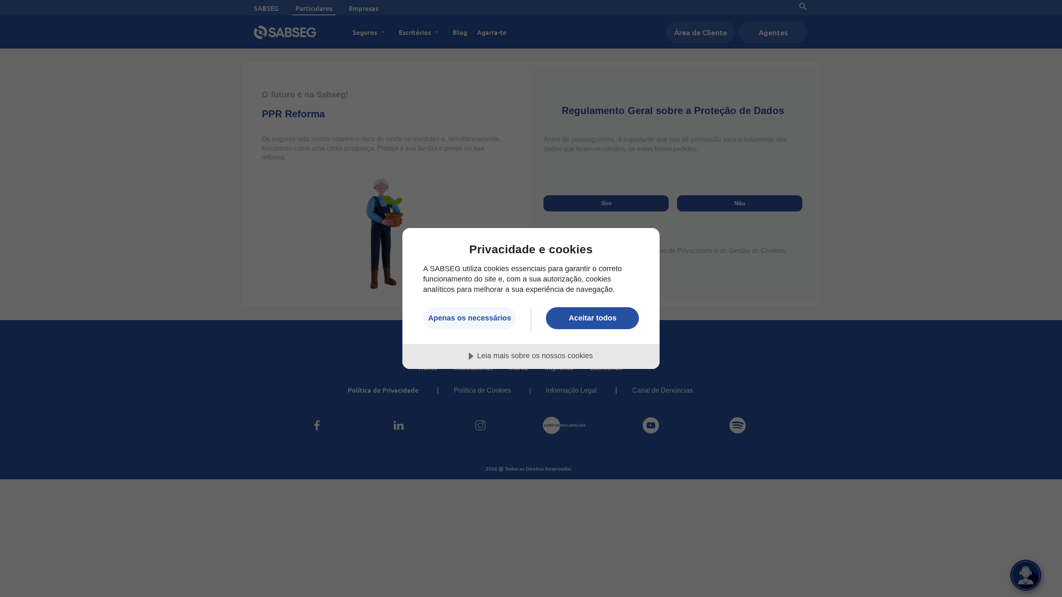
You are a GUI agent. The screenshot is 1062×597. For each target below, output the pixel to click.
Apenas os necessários (469, 318)
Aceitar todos (592, 318)
